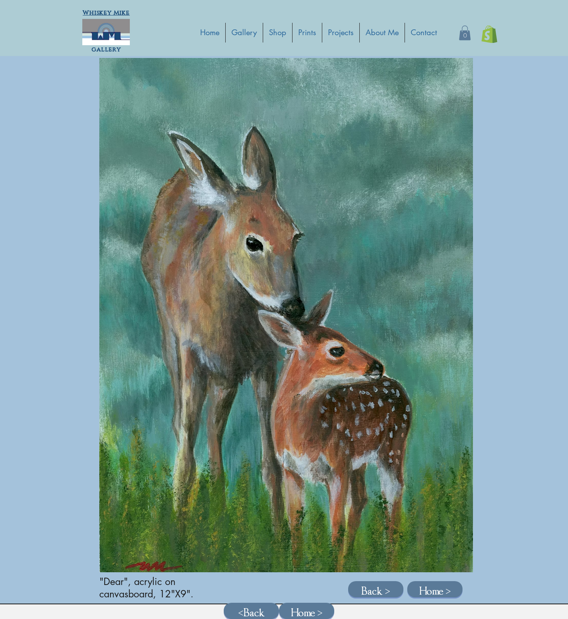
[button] (465, 33)
